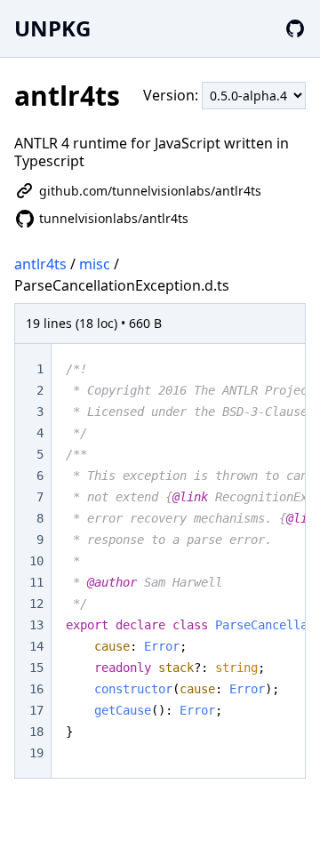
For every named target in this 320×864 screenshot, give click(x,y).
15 (36, 667)
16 (36, 689)
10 (36, 561)
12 (36, 603)
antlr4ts (40, 264)
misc (94, 264)
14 (36, 646)
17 (36, 710)
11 (36, 582)
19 (36, 753)
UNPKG (52, 28)
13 (36, 625)
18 (36, 731)
